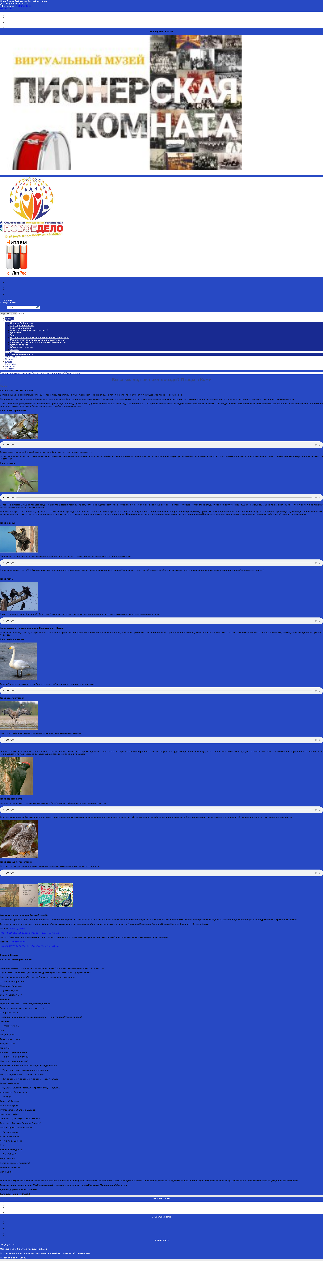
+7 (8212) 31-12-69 (23, 6)
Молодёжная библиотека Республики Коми (23, 1)
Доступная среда (19, 345)
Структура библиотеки (22, 325)
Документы (16, 333)
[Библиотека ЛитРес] (16, 275)
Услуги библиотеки (20, 328)
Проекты (10, 359)
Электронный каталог (21, 354)
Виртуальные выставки (17, 17)
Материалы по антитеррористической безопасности (38, 342)
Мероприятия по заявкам (18, 20)
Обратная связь (13, 25)
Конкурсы (10, 364)
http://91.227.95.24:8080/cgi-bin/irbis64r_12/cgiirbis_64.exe (29, 933)
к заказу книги (17, 928)
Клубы (8, 361)
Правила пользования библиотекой (29, 330)
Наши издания (13, 357)
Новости (9, 318)
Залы (12, 335)
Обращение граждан (21, 347)
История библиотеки (21, 323)
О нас (8, 321)
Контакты (10, 369)
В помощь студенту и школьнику (22, 15)
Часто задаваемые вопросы (19, 22)
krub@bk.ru (6, 8)
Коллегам (10, 366)
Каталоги (10, 352)
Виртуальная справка (16, 13)
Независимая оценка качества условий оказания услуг (39, 337)
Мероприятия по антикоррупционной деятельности (38, 340)
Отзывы (9, 27)
